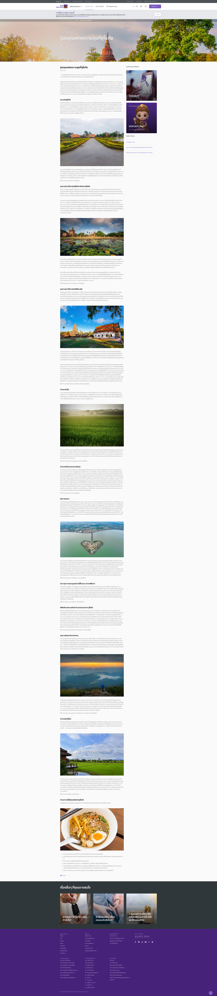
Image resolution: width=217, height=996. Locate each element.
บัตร (61, 938)
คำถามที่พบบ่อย (113, 943)
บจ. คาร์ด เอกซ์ (88, 980)
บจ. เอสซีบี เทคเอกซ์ (89, 987)
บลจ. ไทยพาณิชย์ (89, 963)
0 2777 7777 (142, 936)
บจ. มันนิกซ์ (87, 978)
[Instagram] (152, 942)
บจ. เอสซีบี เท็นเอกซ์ (89, 975)
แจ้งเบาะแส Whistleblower (116, 975)
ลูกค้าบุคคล (58, 1)
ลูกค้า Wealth (88, 1)
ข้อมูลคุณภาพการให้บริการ (116, 941)
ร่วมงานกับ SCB (89, 948)
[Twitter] (149, 942)
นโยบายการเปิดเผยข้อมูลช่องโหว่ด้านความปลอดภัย (120, 979)
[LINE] (139, 942)
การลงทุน (62, 946)
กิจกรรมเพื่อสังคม (89, 943)
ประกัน (61, 943)
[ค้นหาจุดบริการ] (141, 6)
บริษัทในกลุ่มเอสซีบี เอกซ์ (90, 951)
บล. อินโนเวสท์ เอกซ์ (89, 965)
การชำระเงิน (63, 948)
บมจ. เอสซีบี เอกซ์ (89, 960)
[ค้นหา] (146, 6)
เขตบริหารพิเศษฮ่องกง (65, 968)
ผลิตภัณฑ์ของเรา (75, 7)
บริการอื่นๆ (62, 953)
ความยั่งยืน (87, 941)
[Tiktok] (142, 942)
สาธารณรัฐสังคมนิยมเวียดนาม (67, 973)
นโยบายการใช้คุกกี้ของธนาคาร (81, 16)
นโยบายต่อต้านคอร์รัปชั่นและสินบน (118, 973)
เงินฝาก (62, 941)
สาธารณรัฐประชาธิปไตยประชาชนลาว (69, 970)
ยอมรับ (157, 14)
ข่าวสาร (87, 946)
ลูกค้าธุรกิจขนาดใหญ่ (77, 1)
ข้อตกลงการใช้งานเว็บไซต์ (116, 965)
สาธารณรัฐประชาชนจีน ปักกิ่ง (67, 963)
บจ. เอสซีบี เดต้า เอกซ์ (90, 983)
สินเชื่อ (61, 936)
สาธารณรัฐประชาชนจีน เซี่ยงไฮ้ (67, 965)
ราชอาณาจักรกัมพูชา (65, 960)
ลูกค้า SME (66, 1)
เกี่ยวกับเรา (139, 1)
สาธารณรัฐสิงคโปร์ (64, 975)
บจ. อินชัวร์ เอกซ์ (89, 968)
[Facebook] (135, 942)
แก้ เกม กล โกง (100, 6)
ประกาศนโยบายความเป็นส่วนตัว (117, 968)
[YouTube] (145, 942)
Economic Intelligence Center (117, 938)
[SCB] (61, 6)
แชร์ (63, 45)
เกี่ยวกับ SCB (88, 936)
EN (137, 6)
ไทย (133, 6)
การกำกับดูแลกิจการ (90, 938)
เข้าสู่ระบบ (154, 6)
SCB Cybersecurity (111, 6)
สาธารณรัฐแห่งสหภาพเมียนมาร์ (67, 978)
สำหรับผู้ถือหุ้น (130, 1)
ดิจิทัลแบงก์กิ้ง (63, 951)
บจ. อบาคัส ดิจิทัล (89, 970)
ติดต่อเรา (112, 960)
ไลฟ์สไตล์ (76, 20)
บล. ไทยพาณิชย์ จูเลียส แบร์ (91, 973)
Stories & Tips (89, 6)
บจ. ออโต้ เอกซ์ (88, 985)
